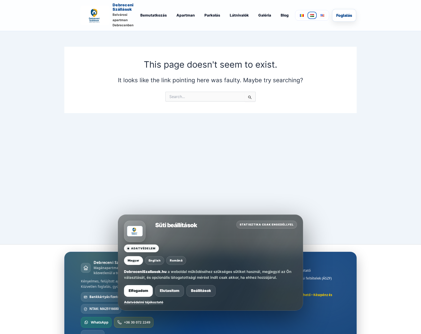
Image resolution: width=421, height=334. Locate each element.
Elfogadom (138, 290)
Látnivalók (239, 15)
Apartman (185, 15)
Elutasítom (169, 290)
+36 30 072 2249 (137, 322)
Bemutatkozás (153, 15)
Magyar (133, 260)
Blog (285, 15)
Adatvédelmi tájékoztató (143, 302)
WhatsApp (99, 322)
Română (176, 260)
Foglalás (344, 15)
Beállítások (201, 290)
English (155, 260)
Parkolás (212, 15)
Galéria (264, 15)
